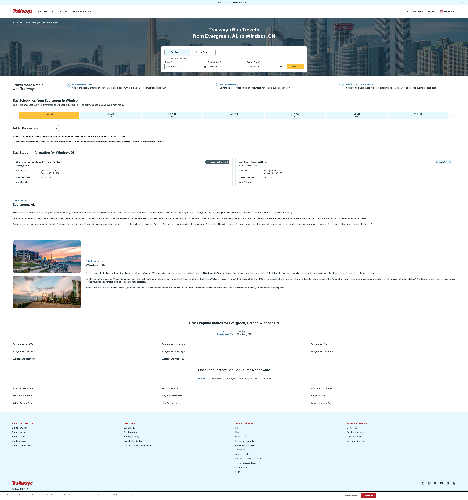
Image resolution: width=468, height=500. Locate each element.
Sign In (431, 11)
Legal (237, 471)
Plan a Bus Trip (45, 11)
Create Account (415, 11)
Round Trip (201, 52)
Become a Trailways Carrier (248, 458)
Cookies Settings (351, 495)
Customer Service (81, 11)
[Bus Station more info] (227, 162)
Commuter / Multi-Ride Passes (138, 445)
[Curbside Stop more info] (450, 162)
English (447, 12)
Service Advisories (355, 432)
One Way (175, 52)
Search (295, 66)
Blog (237, 428)
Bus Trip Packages (132, 436)
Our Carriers (241, 436)
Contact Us (352, 428)
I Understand (368, 495)
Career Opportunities (245, 445)
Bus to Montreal (19, 432)
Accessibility (241, 450)
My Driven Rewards (244, 441)
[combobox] (183, 66)
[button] (15, 115)
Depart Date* (253, 62)
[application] (123, 172)
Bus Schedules (130, 428)
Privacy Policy (242, 467)
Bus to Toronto (19, 436)
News (238, 432)
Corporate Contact (355, 441)
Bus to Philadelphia (21, 445)
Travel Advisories (239, 2)
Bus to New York (20, 428)
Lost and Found (354, 436)
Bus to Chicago (19, 441)
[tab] (225, 333)
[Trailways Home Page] (23, 11)
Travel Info (62, 11)
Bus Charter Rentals (133, 441)
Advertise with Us (243, 454)
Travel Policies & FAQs (245, 463)
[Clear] (199, 66)
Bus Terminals (130, 432)
